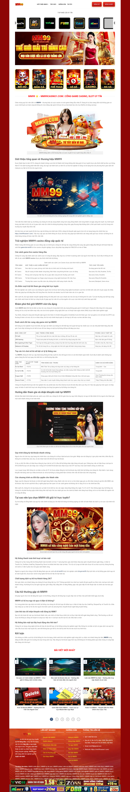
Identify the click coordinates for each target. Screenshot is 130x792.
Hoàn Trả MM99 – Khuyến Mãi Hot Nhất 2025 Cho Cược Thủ (99, 709)
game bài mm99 (26, 247)
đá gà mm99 (82, 571)
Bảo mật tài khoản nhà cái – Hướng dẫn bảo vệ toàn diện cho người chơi (65, 679)
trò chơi (53, 4)
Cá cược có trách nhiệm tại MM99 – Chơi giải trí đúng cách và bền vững (30, 679)
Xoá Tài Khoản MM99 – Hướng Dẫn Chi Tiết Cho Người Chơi (31, 709)
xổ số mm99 (58, 571)
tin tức (69, 4)
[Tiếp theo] (78, 719)
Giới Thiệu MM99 (42, 4)
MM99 (38, 102)
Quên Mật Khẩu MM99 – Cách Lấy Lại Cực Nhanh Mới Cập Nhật (65, 709)
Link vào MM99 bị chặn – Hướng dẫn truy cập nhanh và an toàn (99, 679)
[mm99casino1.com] (24, 4)
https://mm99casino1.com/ (24, 234)
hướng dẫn (62, 4)
